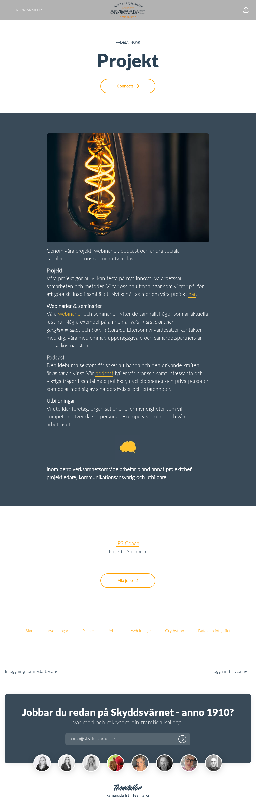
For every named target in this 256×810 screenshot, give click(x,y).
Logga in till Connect (231, 671)
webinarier (70, 314)
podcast (105, 373)
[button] (246, 10)
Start (30, 631)
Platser (88, 631)
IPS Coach (128, 543)
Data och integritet (214, 631)
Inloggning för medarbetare (31, 671)
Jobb (112, 631)
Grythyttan (174, 631)
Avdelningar (58, 631)
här (192, 294)
